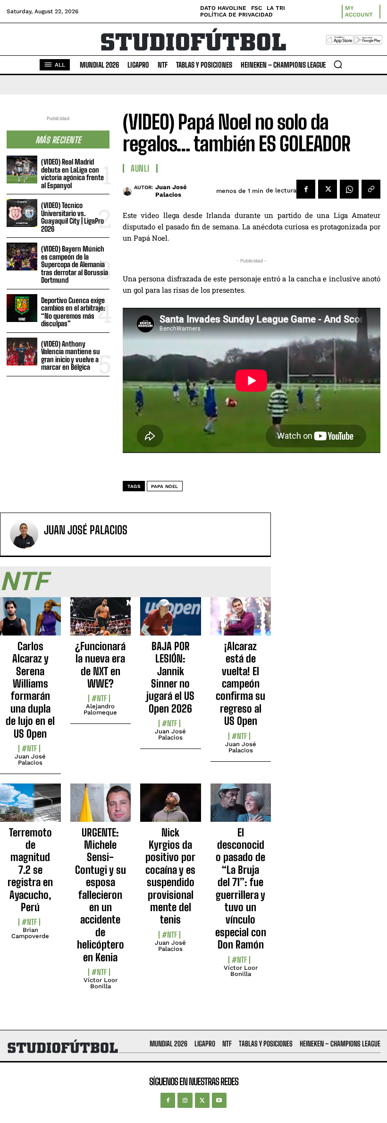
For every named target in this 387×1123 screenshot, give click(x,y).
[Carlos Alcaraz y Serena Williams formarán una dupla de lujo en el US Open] (30, 621)
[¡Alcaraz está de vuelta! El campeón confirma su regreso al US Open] (240, 621)
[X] (327, 189)
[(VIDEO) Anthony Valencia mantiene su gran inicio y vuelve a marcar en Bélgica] (22, 352)
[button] (337, 64)
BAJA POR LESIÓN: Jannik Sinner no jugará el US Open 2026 (170, 677)
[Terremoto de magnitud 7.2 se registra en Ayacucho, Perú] (30, 807)
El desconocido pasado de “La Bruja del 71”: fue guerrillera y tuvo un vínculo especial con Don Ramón (240, 888)
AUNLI (140, 168)
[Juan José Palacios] (128, 191)
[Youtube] (219, 1100)
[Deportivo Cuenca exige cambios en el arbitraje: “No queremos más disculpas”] (22, 308)
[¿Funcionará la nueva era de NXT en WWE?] (100, 621)
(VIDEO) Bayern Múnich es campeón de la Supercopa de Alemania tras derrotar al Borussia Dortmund (74, 264)
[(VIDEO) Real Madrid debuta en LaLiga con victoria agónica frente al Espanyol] (22, 169)
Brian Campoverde (30, 933)
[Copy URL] (371, 189)
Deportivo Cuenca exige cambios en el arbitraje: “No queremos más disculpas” (73, 312)
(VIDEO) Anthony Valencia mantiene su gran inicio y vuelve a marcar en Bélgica (70, 356)
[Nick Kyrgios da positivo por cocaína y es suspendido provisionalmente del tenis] (170, 807)
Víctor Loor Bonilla (101, 983)
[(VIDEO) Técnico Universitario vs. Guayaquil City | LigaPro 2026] (22, 213)
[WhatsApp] (349, 189)
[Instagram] (184, 1100)
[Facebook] (305, 189)
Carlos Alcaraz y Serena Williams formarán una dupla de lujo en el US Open (30, 690)
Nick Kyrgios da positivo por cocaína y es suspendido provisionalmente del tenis (170, 876)
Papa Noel (164, 486)
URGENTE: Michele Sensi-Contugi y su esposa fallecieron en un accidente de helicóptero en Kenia (100, 895)
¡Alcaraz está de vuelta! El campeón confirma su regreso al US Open (240, 683)
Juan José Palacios (171, 190)
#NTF (29, 748)
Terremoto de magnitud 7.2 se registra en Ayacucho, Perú (30, 870)
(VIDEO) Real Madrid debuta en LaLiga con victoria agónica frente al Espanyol (72, 173)
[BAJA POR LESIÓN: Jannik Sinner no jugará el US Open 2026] (170, 621)
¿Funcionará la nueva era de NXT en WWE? (100, 665)
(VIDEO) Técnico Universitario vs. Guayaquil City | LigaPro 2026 (72, 217)
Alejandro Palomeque (100, 709)
